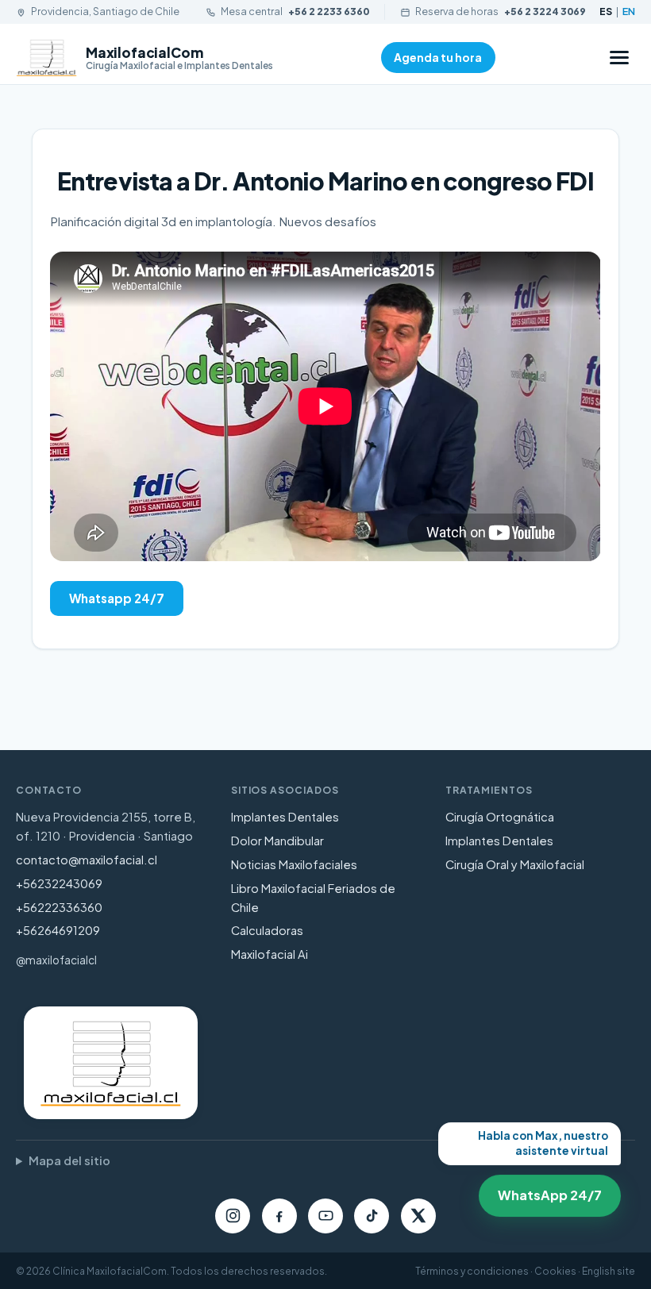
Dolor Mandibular (277, 840)
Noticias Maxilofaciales (294, 864)
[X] (418, 1216)
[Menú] (619, 57)
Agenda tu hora (438, 57)
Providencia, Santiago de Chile (105, 11)
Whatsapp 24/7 (116, 598)
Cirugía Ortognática (499, 817)
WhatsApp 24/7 (544, 1189)
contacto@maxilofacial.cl (86, 859)
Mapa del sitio (69, 1160)
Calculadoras (267, 930)
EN (628, 11)
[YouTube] (325, 1216)
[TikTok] (371, 1216)
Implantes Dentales (285, 817)
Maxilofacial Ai (269, 954)
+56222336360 (59, 907)
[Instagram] (232, 1216)
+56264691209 (58, 930)
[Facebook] (279, 1216)
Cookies (555, 1271)
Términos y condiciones (472, 1271)
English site (608, 1271)
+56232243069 (59, 883)
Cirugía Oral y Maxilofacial (514, 864)
